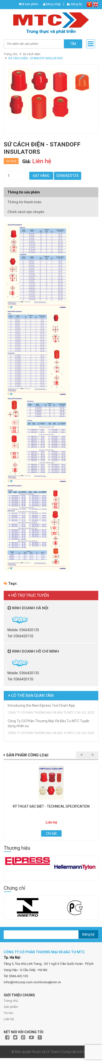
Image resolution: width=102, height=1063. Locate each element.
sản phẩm (30, 4)
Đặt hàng (41, 176)
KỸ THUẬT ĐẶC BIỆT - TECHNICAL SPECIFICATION (51, 806)
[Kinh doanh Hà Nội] (7, 619)
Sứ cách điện (31, 54)
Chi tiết (51, 833)
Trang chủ (11, 54)
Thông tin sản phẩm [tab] (23, 192)
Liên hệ (9, 1019)
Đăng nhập (53, 4)
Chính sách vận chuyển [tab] (25, 212)
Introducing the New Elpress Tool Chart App (41, 705)
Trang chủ (11, 1000)
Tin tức (8, 1013)
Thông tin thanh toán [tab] (24, 202)
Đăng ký (76, 4)
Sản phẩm (11, 1007)
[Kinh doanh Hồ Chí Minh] (7, 663)
